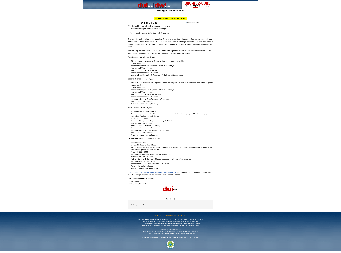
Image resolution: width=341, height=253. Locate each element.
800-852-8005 (198, 3)
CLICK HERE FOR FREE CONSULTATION (170, 18)
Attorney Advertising (164, 215)
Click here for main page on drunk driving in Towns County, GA (152, 172)
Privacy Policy (180, 215)
